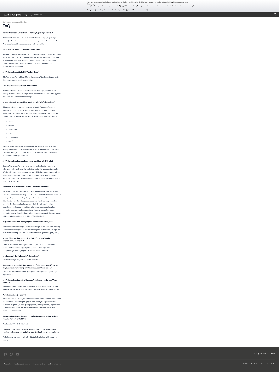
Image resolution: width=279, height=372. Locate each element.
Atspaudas (7, 364)
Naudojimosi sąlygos (54, 364)
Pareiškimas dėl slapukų (22, 364)
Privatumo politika (38, 364)
